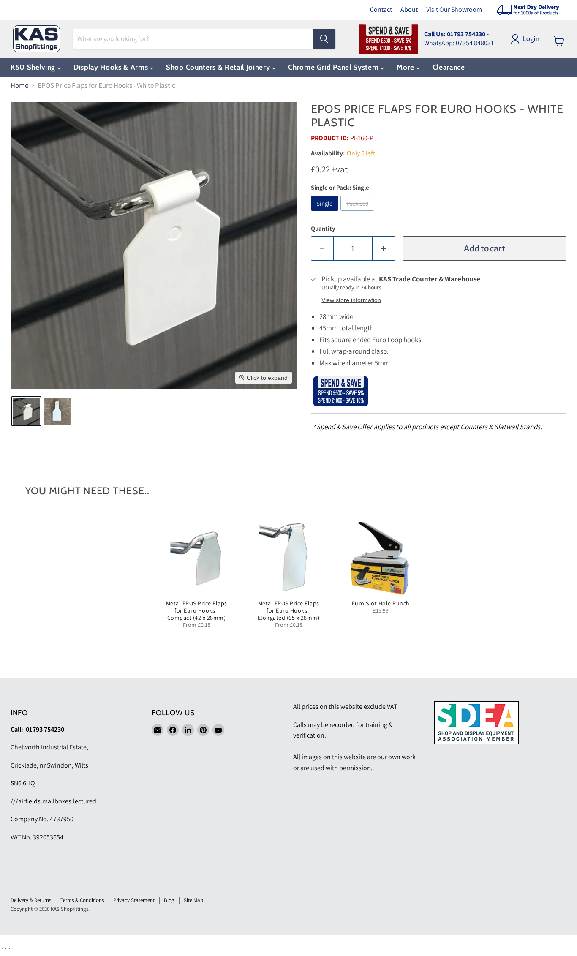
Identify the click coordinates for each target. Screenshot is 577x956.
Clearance (449, 67)
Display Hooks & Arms (111, 67)
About (409, 9)
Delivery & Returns (31, 900)
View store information (351, 300)
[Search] (324, 39)
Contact (381, 9)
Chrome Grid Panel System (334, 67)
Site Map (193, 900)
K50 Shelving (34, 67)
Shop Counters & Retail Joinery (219, 67)
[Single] (326, 212)
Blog (169, 900)
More (406, 67)
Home (19, 86)
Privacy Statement (134, 900)
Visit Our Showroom (454, 9)
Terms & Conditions (82, 900)
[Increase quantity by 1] (384, 248)
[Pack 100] (358, 212)
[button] (26, 411)
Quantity (323, 228)
